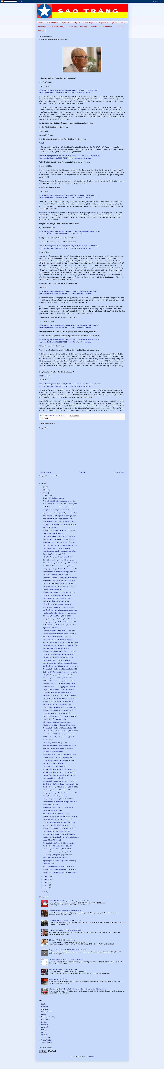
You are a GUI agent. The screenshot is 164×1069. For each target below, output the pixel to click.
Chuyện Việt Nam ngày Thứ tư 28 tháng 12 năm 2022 (60, 586)
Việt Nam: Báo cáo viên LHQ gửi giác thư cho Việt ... (59, 687)
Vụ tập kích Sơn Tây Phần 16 (52, 840)
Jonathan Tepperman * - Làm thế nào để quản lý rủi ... (59, 631)
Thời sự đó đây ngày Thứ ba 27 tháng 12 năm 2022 (59, 607)
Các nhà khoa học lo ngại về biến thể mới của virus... (59, 560)
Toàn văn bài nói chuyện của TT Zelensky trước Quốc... (60, 663)
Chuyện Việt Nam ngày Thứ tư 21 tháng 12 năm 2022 (60, 695)
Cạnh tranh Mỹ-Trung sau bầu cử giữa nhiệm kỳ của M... (60, 672)
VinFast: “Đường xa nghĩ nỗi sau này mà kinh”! (57, 757)
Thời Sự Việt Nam (52, 23)
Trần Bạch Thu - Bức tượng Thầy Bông (55, 796)
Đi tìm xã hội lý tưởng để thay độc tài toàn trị (57, 855)
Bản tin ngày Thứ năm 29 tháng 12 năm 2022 (57, 575)
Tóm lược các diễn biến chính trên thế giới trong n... (59, 566)
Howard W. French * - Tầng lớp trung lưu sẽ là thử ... (59, 852)
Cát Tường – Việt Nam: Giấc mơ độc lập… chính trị (59, 536)
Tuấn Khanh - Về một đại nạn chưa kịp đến (56, 601)
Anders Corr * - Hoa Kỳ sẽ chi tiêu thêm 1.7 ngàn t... (59, 583)
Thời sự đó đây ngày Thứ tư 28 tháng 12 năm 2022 (59, 592)
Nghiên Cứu (66, 23)
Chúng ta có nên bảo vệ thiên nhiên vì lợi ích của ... (59, 510)
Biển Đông (83, 27)
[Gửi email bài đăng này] (71, 416)
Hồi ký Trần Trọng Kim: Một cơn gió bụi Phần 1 (57, 713)
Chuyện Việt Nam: (48, 864)
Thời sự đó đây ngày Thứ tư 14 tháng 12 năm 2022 (59, 828)
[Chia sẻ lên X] (74, 416)
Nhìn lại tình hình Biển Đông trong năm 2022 (57, 519)
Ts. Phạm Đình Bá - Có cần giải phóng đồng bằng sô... (59, 834)
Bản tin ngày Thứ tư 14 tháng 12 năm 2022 (57, 831)
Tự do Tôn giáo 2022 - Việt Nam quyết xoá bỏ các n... (60, 734)
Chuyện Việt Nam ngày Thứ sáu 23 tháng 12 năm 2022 (60, 645)
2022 (43, 493)
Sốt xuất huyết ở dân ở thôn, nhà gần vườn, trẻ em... (59, 760)
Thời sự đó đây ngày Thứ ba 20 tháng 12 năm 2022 (59, 710)
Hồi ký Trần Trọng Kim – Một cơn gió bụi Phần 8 (58, 595)
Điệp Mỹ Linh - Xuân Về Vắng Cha (53, 498)
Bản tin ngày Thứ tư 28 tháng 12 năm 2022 (57, 598)
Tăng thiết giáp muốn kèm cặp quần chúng (56, 648)
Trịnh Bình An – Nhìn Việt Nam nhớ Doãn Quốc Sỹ (58, 539)
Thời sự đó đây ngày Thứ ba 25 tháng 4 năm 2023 (65, 911)
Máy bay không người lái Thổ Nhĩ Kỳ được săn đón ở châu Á (67, 950)
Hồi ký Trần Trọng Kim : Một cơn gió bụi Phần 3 (57, 675)
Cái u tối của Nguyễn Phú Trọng (53, 533)
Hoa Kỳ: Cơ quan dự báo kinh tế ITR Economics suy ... (60, 707)
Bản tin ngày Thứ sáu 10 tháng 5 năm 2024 (63, 969)
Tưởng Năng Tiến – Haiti (51, 805)
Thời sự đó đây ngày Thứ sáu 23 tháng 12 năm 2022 (59, 651)
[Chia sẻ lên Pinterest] (78, 416)
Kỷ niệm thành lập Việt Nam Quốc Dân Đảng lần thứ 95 (60, 642)
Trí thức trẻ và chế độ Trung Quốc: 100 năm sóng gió (59, 872)
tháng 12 (46, 495)
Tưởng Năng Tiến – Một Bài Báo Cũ (54, 766)
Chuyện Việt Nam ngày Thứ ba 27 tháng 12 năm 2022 (60, 610)
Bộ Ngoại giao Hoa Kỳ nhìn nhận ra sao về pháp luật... (60, 634)
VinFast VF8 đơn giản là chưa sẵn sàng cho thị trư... (59, 775)
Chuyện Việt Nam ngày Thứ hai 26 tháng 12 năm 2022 (60, 622)
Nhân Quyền (42, 27)
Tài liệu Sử (76, 23)
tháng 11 (46, 876)
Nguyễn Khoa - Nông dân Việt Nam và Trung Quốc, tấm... (61, 837)
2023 (43, 490)
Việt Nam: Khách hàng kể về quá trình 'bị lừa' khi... (59, 725)
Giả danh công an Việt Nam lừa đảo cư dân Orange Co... (60, 816)
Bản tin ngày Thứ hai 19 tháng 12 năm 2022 (57, 743)
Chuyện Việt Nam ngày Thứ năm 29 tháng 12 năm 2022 (60, 569)
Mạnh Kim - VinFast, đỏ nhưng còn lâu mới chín (58, 749)
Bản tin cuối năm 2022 (50, 527)
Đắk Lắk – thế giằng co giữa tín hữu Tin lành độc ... (59, 701)
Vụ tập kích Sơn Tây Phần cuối (52, 810)
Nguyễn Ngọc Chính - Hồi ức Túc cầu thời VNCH (58, 807)
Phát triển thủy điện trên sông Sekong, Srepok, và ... (59, 501)
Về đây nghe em (48, 740)
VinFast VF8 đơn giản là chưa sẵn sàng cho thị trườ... (59, 769)
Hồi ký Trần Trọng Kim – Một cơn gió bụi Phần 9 (58, 557)
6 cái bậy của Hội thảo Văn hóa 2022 (54, 589)
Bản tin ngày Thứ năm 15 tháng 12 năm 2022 (57, 813)
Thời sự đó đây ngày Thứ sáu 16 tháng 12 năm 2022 (59, 781)
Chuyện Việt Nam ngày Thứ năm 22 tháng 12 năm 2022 (60, 666)
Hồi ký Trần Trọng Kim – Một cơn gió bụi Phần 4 (58, 654)
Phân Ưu (41, 30)
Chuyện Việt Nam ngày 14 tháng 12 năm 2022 (57, 819)
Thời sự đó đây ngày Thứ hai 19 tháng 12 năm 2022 (59, 728)
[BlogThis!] (72, 416)
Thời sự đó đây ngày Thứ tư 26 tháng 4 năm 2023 (65, 930)
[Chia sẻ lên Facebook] (76, 416)
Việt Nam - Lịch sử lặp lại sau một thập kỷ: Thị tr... (59, 825)
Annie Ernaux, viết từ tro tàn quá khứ (54, 858)
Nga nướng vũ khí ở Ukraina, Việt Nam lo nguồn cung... (60, 861)
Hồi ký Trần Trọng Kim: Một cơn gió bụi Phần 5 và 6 (59, 619)
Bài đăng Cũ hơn (119, 472)
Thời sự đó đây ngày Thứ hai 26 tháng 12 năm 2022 (59, 625)
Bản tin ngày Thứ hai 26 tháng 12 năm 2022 (57, 636)
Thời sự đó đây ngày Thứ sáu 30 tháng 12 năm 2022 (59, 530)
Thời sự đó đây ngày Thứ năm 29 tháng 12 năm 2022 (60, 572)
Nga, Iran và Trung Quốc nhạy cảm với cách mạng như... (60, 613)
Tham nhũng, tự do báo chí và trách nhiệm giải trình (59, 754)
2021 (43, 892)
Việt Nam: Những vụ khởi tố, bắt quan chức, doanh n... (60, 524)
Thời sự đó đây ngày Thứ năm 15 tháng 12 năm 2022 (60, 802)
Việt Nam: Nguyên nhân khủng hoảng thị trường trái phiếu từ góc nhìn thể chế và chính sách (78, 989)
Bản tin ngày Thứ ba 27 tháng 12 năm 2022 (57, 616)
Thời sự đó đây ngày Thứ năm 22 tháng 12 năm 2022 (60, 669)
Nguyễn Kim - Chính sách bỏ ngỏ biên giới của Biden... (59, 580)
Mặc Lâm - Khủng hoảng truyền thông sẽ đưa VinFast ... (60, 746)
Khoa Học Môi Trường (57, 27)
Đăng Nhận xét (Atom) (52, 476)
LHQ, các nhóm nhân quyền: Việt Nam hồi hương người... (60, 822)
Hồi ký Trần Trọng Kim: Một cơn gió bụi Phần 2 (57, 693)
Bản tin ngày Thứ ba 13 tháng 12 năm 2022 (57, 849)
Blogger (91, 1056)
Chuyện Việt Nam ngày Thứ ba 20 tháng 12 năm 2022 (60, 716)
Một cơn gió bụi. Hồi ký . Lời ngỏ (53, 778)
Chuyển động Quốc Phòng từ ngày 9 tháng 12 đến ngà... (60, 784)
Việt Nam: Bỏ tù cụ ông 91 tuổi (53, 751)
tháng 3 (46, 882)
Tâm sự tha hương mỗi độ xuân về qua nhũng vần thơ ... (60, 563)
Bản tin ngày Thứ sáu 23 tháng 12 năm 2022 (57, 660)
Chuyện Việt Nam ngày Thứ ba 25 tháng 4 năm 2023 (65, 920)
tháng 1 (46, 888)
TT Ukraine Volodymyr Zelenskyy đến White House (59, 681)
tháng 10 (46, 879)
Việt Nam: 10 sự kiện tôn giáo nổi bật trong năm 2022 (60, 513)
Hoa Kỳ (122, 23)
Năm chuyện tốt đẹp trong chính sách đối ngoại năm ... (60, 516)
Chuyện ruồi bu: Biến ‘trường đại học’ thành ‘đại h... (58, 846)
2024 (43, 487)
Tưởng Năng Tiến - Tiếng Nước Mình (54, 719)
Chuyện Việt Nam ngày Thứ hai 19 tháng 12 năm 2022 (60, 731)
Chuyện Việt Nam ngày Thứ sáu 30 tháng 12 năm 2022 (60, 545)
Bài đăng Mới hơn (45, 472)
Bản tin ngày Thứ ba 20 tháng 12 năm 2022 (57, 722)
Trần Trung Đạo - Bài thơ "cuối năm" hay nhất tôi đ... (59, 521)
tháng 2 (46, 885)
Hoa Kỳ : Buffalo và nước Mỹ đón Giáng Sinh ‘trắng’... (59, 551)
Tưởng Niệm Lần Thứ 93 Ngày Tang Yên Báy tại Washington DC (69, 901)
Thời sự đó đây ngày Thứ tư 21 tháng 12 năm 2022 (59, 698)
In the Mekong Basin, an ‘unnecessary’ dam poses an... (60, 507)
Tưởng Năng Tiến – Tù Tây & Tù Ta (54, 554)
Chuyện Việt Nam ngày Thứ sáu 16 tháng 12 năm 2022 (60, 787)
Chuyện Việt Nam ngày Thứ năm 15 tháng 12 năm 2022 (60, 793)
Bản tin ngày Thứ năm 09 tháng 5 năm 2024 (63, 940)
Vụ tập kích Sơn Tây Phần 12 (58, 979)
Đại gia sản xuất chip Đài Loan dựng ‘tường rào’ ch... (59, 866)
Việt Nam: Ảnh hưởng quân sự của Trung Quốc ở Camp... (61, 737)
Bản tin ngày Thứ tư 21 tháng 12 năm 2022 (57, 704)
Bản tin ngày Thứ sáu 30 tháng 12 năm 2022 (57, 548)
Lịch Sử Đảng (71, 27)
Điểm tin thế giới (88, 23)
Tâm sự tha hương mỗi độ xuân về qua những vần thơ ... (60, 578)
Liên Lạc (118, 27)
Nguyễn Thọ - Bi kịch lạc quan (52, 628)
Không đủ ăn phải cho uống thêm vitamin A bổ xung (59, 799)
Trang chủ (82, 472)
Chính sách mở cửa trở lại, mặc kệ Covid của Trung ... (59, 657)
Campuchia (93, 27)
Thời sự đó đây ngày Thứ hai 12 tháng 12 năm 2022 (59, 869)
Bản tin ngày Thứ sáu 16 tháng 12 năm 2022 (57, 790)
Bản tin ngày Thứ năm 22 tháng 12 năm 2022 (57, 678)
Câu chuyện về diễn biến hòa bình (53, 763)
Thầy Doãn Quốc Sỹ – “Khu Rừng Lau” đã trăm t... (58, 639)
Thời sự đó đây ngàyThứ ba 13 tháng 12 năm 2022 (59, 843)
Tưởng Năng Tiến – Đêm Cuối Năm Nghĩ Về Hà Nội (59, 542)
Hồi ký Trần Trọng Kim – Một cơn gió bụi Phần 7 (58, 604)
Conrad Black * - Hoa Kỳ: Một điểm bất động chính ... (59, 684)
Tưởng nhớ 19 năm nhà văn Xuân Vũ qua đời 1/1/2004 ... (61, 504)
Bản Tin (40, 23)
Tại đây (42, 143)
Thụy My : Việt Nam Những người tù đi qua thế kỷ (59, 690)
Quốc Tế (114, 23)
